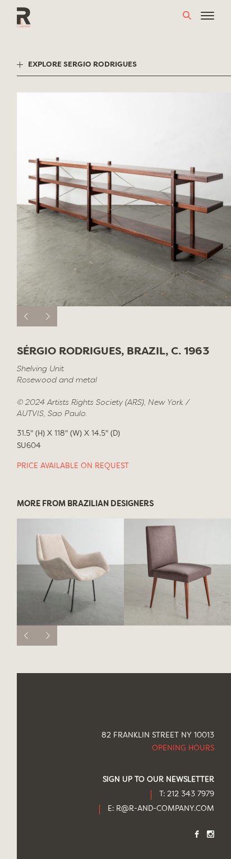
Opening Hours (183, 748)
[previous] (27, 316)
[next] (47, 316)
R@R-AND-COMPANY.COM (165, 809)
